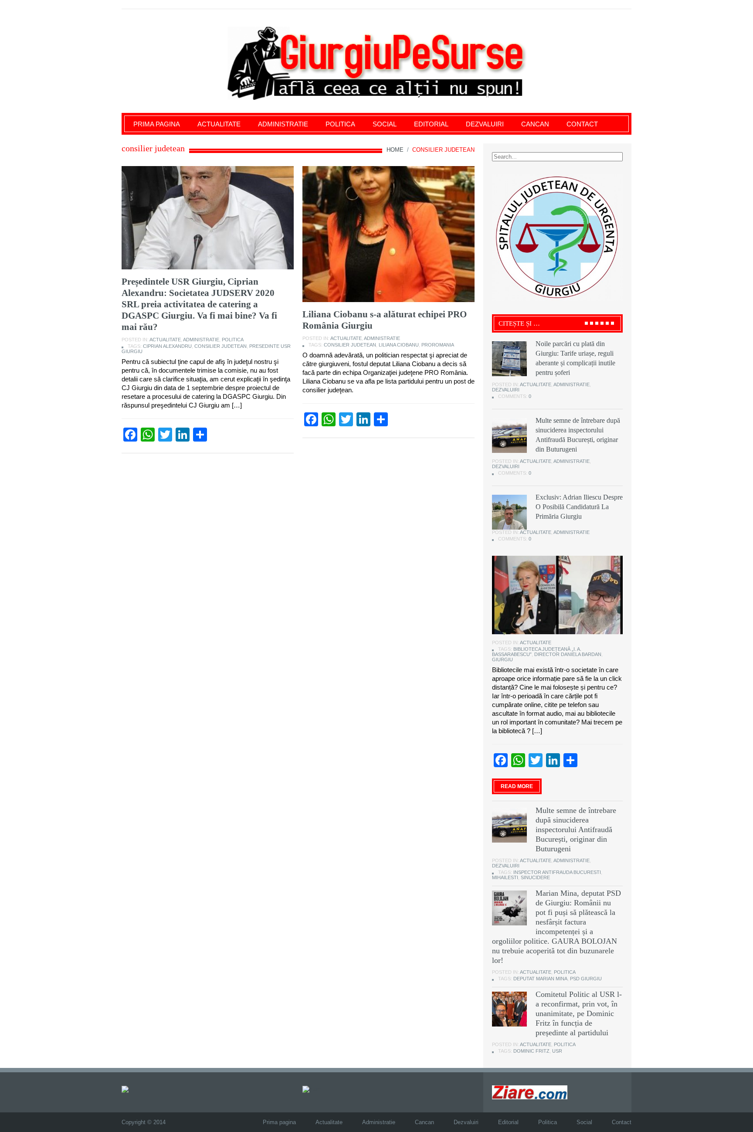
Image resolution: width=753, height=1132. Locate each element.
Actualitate (219, 124)
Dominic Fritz (531, 1051)
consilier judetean (220, 346)
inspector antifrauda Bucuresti (557, 872)
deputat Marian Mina (540, 978)
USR (557, 1051)
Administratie (283, 124)
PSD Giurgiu (586, 978)
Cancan (535, 124)
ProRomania (437, 344)
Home (395, 149)
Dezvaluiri (485, 124)
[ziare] (312, 1088)
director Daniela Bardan (567, 654)
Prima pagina (156, 124)
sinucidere (535, 877)
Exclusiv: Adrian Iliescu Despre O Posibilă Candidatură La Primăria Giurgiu (579, 506)
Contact (582, 124)
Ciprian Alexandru (167, 346)
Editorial (431, 124)
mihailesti (505, 877)
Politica (340, 124)
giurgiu (502, 659)
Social (385, 124)
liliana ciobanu (399, 344)
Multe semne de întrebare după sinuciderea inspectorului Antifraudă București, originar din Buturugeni (576, 829)
